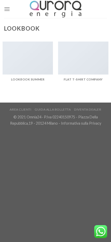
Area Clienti (20, 109)
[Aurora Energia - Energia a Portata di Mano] (55, 9)
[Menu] (7, 9)
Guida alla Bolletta (53, 109)
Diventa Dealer (87, 109)
